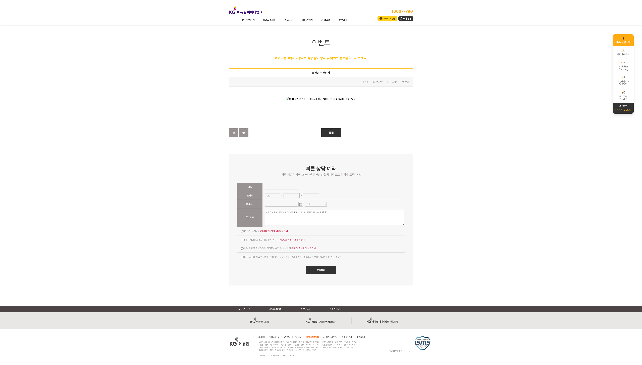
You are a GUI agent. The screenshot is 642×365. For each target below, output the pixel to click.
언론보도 (287, 337)
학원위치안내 (336, 309)
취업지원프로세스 (623, 97)
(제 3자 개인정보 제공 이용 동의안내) (288, 239)
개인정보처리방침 (312, 337)
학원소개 (343, 19)
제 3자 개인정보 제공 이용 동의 (274, 239)
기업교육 (325, 19)
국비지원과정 (248, 19)
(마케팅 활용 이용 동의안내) (303, 248)
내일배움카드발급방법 (623, 83)
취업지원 (289, 19)
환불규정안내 (347, 337)
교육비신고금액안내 (330, 337)
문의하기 (321, 270)
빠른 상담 (407, 18)
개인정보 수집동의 (265, 231)
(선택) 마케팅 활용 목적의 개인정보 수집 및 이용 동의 (279, 248)
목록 (331, 133)
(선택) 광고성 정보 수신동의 (292, 256)
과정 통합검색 (623, 54)
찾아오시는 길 (274, 337)
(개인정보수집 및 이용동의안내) (274, 231)
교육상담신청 (244, 309)
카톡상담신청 (275, 309)
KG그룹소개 (360, 337)
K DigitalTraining (623, 68)
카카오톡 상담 (390, 18)
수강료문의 (305, 309)
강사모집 (298, 337)
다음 (244, 133)
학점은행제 (307, 19)
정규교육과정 (270, 19)
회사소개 (261, 337)
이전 (234, 133)
